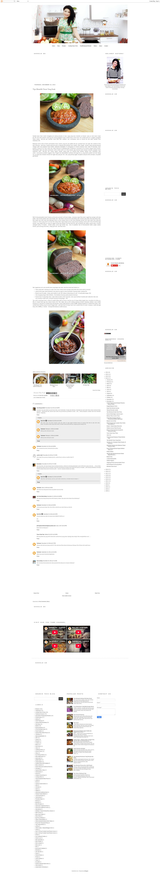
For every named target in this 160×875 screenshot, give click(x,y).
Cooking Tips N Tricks (40, 397)
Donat (36, 834)
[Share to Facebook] (56, 395)
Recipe (37, 856)
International (38, 809)
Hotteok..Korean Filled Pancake (114, 428)
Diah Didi (43, 420)
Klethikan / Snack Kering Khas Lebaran (44, 810)
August (108, 393)
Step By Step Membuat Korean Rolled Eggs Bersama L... (115, 454)
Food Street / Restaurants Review (43, 715)
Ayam (36, 788)
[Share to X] (55, 395)
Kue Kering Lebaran (40, 754)
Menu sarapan (38, 843)
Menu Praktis (38, 841)
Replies (40, 417)
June (108, 389)
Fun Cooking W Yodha (40, 836)
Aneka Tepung (38, 720)
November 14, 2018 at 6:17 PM (49, 543)
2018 (107, 475)
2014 (107, 378)
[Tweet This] (49, 393)
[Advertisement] (67, 68)
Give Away (37, 724)
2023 (107, 485)
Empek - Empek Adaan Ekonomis (114, 426)
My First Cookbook (39, 817)
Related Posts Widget (96, 390)
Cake (36, 748)
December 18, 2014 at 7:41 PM (50, 455)
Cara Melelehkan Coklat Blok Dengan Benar (84, 706)
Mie (36, 846)
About (100, 46)
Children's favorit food (40, 775)
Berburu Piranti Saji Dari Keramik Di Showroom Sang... (115, 430)
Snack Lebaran (38, 858)
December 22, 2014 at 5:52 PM (54, 476)
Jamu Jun (109, 435)
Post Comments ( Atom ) (44, 601)
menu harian (38, 865)
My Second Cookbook (40, 848)
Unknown (43, 428)
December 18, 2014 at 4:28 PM (53, 407)
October (109, 397)
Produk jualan (38, 717)
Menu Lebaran (38, 765)
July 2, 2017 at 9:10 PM (61, 525)
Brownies (37, 802)
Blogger (86, 871)
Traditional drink (39, 749)
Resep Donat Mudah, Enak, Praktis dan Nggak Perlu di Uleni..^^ (83, 731)
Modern (37, 725)
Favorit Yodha (38, 731)
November (109, 399)
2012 (107, 374)
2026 (107, 490)
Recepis (37, 741)
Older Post (97, 593)
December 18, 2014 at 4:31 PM (54, 420)
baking (36, 719)
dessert (37, 773)
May (108, 387)
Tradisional (37, 710)
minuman (37, 787)
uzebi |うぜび (40, 455)
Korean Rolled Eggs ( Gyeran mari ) (115, 414)
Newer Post (36, 593)
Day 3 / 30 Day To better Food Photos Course (45, 833)
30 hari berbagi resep (40, 729)
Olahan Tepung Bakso (40, 819)
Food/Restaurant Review (85, 46)
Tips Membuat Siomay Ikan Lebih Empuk (83, 765)
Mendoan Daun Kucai (112, 466)
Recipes (64, 46)
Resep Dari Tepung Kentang (41, 822)
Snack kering (38, 771)
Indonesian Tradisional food (41, 805)
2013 (107, 376)
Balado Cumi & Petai (111, 421)
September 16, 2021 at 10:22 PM (49, 552)
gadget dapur (38, 759)
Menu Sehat (38, 816)
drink (36, 785)
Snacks (37, 739)
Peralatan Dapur (39, 799)
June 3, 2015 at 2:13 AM (47, 487)
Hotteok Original (110, 460)
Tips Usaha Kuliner (39, 824)
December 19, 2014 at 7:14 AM (49, 464)
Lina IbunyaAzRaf (41, 407)
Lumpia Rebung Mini (111, 458)
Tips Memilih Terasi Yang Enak (114, 440)
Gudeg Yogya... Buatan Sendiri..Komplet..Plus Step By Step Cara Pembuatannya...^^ (84, 740)
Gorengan (37, 768)
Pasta (36, 853)
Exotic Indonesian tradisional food (43, 766)
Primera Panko (38, 855)
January (109, 379)
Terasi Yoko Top (40, 534)
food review (38, 746)
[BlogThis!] (53, 395)
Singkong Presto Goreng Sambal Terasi (116, 462)
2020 (107, 479)
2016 (107, 471)
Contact (106, 46)
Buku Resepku (38, 804)
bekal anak (37, 758)
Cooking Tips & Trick (73, 46)
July (108, 391)
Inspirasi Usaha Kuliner (40, 783)
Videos (95, 46)
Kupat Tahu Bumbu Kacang (113, 408)
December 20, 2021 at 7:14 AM (50, 560)
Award (36, 829)
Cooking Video (38, 776)
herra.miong (39, 560)
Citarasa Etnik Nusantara (41, 722)
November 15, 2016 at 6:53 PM (49, 505)
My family (37, 850)
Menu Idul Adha (38, 839)
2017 (107, 473)
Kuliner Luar (38, 838)
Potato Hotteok (110, 451)
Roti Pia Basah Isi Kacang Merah (114, 464)
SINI (76, 303)
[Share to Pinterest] (58, 395)
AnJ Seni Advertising (42, 496)
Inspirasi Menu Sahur (40, 770)
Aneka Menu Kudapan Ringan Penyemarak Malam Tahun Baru (114, 418)
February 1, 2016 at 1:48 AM (52, 428)
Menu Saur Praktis (39, 814)
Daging (37, 790)
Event (36, 782)
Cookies (37, 742)
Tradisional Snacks (39, 714)
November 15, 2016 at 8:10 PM (50, 514)
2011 (107, 372)
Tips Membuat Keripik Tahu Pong (114, 412)
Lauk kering (38, 797)
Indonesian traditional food (41, 792)
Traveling (37, 734)
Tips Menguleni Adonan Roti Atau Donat (83, 698)
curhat (36, 780)
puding (37, 826)
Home (53, 46)
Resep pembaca (39, 727)
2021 (107, 481)
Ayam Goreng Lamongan (79, 748)
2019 (107, 477)
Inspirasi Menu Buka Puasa (41, 732)
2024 (107, 487)
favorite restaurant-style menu (42, 863)
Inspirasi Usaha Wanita (40, 793)
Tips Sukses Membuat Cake (80, 773)
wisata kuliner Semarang (41, 867)
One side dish (38, 851)
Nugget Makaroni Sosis (112, 406)
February (109, 381)
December (109, 401)
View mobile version (66, 595)
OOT (36, 737)
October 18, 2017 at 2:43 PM (51, 534)
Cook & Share (38, 761)
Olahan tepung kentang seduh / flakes (44, 821)
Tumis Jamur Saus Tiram (112, 433)
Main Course (38, 812)
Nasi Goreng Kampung (79, 714)
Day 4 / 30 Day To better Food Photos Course (45, 831)
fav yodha (37, 861)
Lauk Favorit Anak (39, 795)
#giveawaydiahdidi (39, 736)
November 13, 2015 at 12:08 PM (54, 496)
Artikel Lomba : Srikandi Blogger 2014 (44, 827)
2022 (107, 483)
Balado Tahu (109, 456)
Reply (38, 414)
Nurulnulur (39, 464)
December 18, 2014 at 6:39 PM (49, 446)
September (109, 395)
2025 (107, 489)
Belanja (37, 800)
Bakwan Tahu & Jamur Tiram (113, 415)
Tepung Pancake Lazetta (112, 410)
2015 (107, 469)
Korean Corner (38, 751)
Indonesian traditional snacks (42, 807)
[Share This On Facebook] (47, 393)
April (108, 385)
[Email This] (51, 395)
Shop (58, 46)
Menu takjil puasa (39, 756)
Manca (36, 744)
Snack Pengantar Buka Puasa (42, 778)
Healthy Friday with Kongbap (41, 763)
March (108, 383)
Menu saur (37, 844)
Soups (36, 860)
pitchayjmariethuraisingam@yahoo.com (46, 525)
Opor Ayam (76, 722)
